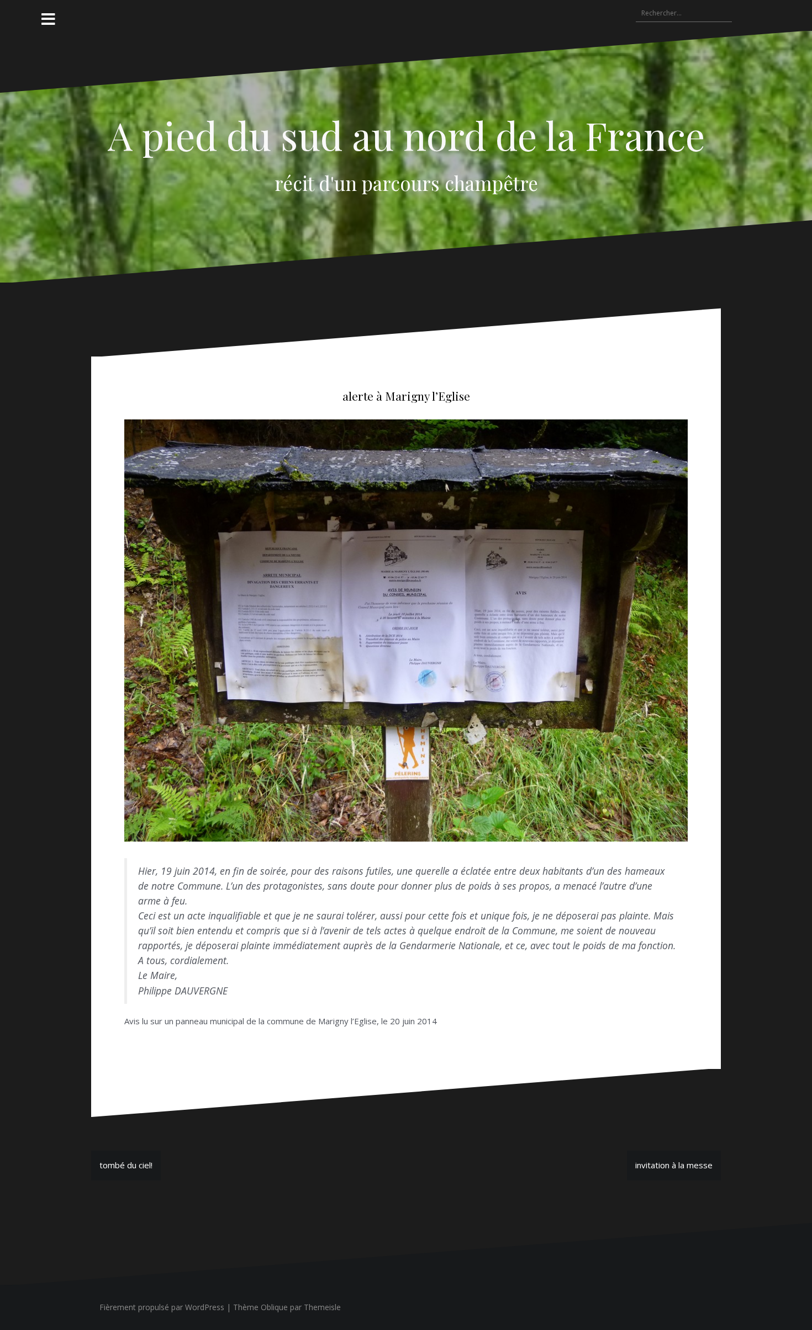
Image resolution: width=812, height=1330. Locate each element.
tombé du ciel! (125, 1165)
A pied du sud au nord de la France (406, 135)
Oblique (274, 1307)
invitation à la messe (674, 1165)
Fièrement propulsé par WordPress (161, 1307)
